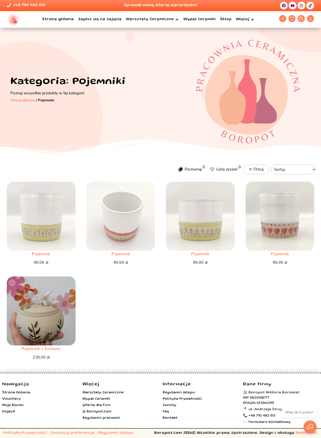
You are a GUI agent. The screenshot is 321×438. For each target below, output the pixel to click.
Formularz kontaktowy (270, 422)
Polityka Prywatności (182, 399)
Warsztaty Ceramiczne (103, 392)
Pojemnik (41, 254)
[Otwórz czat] (310, 427)
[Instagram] (301, 5)
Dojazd (8, 411)
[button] (152, 19)
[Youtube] (292, 5)
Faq (166, 411)
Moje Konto (13, 405)
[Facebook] (284, 5)
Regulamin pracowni (101, 418)
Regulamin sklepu (179, 392)
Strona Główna (16, 392)
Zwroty (169, 405)
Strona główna (22, 100)
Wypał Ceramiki (96, 399)
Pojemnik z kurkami (41, 348)
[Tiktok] (310, 5)
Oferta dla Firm (96, 405)
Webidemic (307, 433)
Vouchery (11, 399)
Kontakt (170, 418)
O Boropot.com (97, 411)
